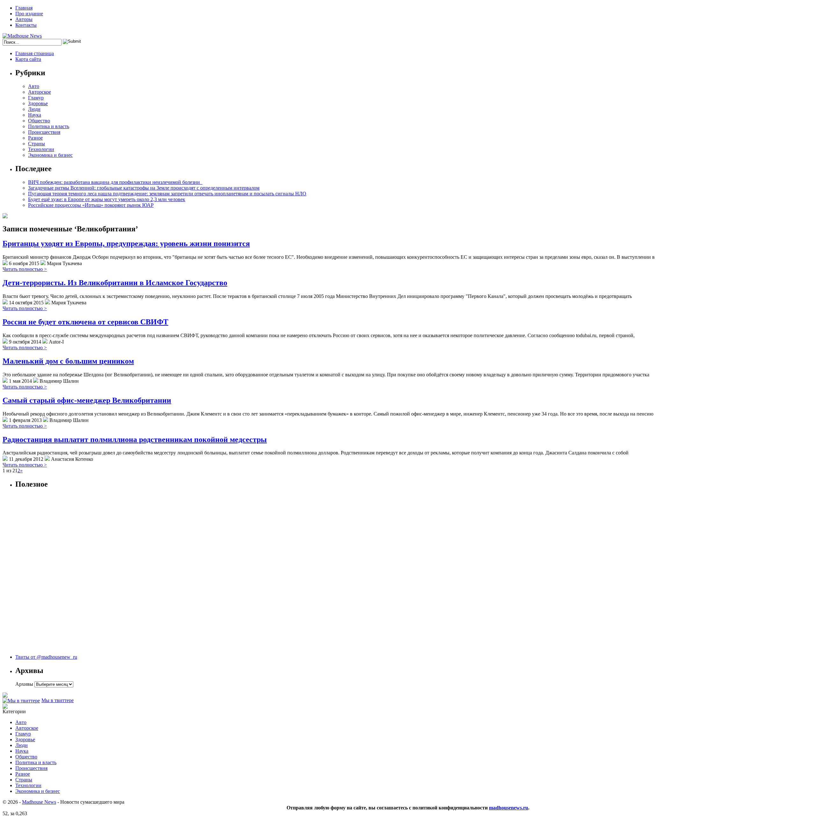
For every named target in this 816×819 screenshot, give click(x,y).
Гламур (36, 97)
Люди (34, 109)
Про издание (29, 13)
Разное (35, 138)
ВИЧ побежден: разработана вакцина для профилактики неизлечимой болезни (115, 182)
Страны (36, 143)
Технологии (41, 149)
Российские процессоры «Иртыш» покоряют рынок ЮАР (91, 205)
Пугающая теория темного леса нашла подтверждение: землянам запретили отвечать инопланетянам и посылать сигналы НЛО (167, 193)
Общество (39, 120)
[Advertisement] (44, 574)
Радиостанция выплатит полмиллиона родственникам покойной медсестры (135, 439)
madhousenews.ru (508, 807)
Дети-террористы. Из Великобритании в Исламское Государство (115, 283)
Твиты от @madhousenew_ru (46, 657)
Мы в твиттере (57, 700)
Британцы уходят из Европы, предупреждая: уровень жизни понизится (126, 243)
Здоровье (38, 103)
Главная (24, 8)
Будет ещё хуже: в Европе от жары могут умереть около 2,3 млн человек (106, 199)
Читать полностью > (25, 269)
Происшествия (44, 132)
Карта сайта (28, 59)
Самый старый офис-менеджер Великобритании (87, 400)
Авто (33, 86)
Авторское (39, 92)
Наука (34, 115)
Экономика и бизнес (50, 155)
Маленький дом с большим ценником (68, 361)
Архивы (24, 684)
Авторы (24, 19)
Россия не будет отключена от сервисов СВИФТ (85, 322)
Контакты (26, 25)
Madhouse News (39, 802)
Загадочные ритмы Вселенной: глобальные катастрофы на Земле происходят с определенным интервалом (143, 188)
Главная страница (34, 53)
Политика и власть (48, 126)
